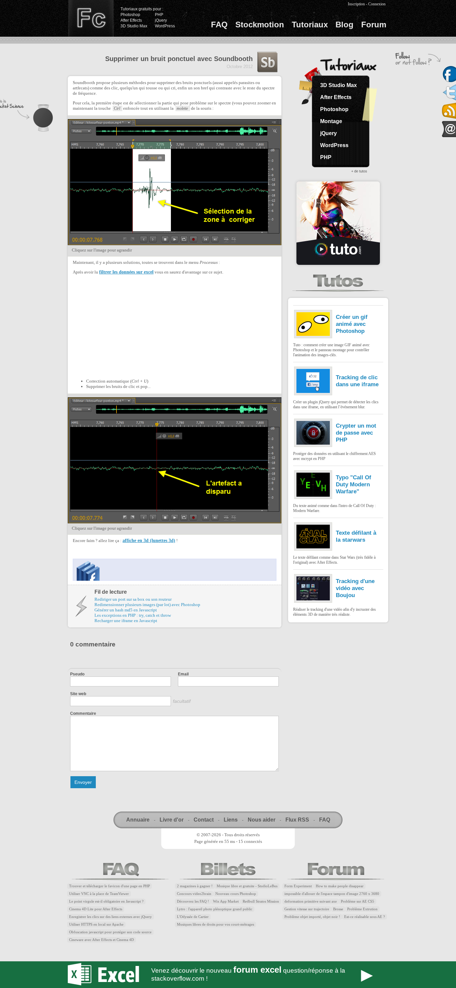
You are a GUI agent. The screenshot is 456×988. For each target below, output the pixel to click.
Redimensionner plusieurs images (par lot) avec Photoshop (147, 604)
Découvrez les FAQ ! (193, 901)
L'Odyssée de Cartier (193, 917)
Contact (204, 820)
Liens (231, 820)
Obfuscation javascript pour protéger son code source (110, 932)
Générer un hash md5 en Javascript (125, 609)
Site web (78, 693)
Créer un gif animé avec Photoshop (352, 324)
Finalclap (91, 18)
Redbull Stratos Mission (261, 901)
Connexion (377, 4)
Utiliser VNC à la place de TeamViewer (99, 894)
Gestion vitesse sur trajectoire (306, 909)
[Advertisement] (129, 326)
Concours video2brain (194, 894)
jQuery (161, 20)
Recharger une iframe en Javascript (125, 620)
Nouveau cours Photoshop (235, 894)
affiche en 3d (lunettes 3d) (149, 540)
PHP (159, 14)
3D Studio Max (134, 26)
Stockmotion (259, 24)
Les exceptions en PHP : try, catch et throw (132, 615)
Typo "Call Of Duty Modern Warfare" (353, 484)
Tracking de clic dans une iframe (357, 381)
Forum (373, 24)
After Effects (131, 20)
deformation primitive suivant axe (310, 901)
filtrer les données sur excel (126, 272)
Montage (331, 121)
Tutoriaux (310, 24)
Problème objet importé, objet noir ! (312, 917)
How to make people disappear (340, 886)
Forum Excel (228, 974)
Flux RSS (297, 820)
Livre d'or (172, 820)
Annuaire (138, 820)
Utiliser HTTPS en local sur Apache (96, 924)
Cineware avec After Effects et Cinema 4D (101, 940)
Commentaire (83, 713)
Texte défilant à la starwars (356, 536)
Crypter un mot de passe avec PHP (356, 432)
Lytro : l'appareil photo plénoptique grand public (214, 909)
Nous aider (261, 820)
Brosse (338, 909)
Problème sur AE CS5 (357, 901)
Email (183, 674)
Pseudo (77, 674)
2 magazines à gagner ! (195, 886)
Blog (344, 24)
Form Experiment (298, 886)
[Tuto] (338, 223)
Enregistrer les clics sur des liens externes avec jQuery (110, 917)
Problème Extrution (362, 909)
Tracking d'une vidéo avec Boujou (355, 588)
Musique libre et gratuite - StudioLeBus (247, 886)
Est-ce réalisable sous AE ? (364, 917)
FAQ (219, 24)
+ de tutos (359, 171)
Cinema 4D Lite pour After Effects (95, 909)
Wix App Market (226, 901)
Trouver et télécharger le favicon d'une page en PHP (109, 886)
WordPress (165, 26)
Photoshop (130, 14)
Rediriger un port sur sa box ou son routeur (133, 599)
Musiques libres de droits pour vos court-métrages (215, 924)
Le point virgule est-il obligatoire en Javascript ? (106, 901)
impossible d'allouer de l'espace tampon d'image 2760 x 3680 (331, 894)
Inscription (356, 4)
